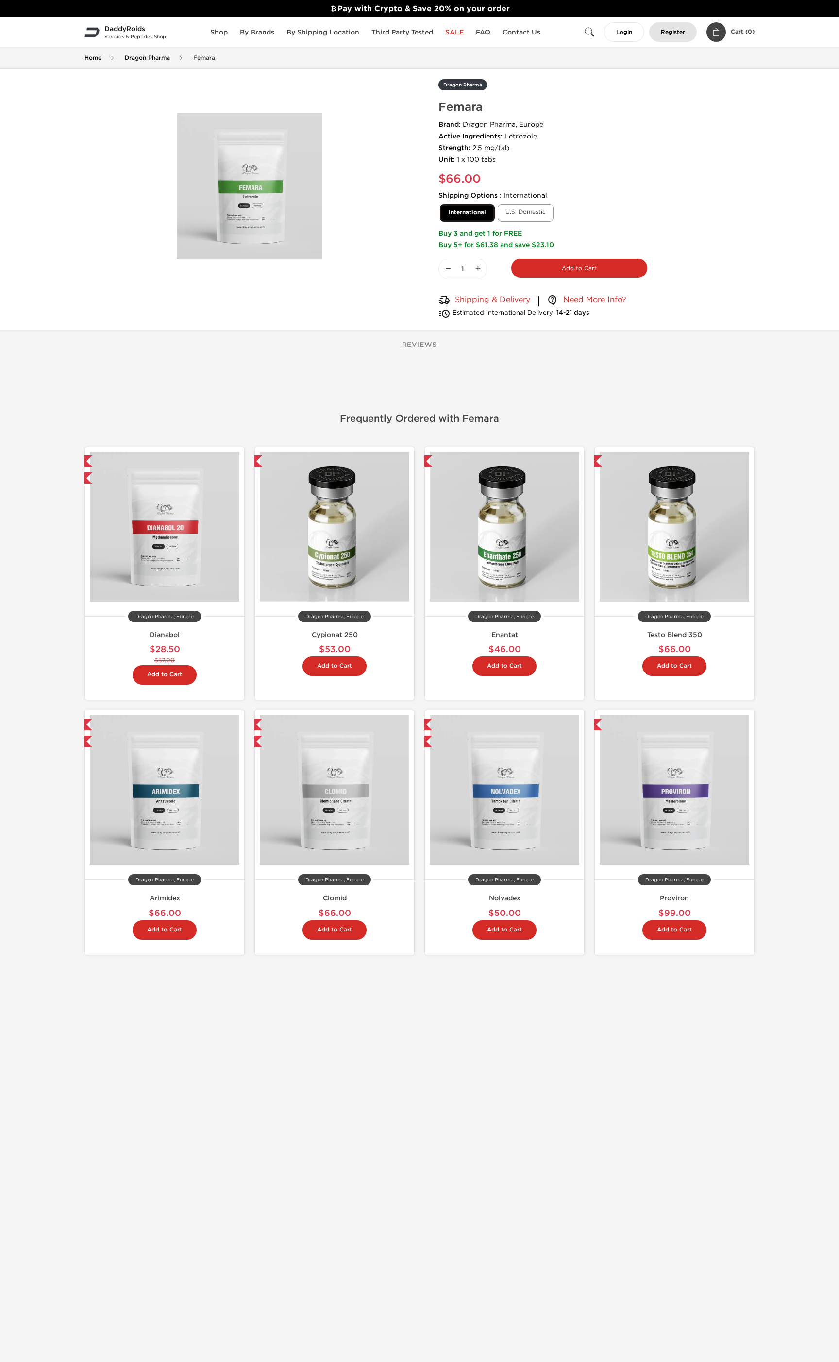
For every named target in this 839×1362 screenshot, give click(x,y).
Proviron (674, 898)
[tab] (420, 345)
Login (624, 32)
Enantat (504, 635)
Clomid (335, 898)
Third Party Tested (402, 32)
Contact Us (521, 32)
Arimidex (165, 898)
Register (673, 32)
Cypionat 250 (335, 635)
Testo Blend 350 (674, 635)
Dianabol (165, 635)
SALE (454, 32)
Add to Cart (579, 268)
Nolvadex (504, 898)
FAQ (483, 32)
